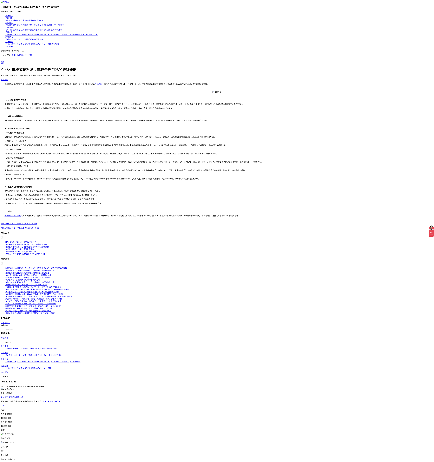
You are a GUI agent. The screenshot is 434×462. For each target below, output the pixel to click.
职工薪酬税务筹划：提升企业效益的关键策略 (19, 224)
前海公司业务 (34, 30)
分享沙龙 (17, 39)
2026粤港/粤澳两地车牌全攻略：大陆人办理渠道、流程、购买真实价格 (33, 299)
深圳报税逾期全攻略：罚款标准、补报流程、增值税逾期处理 (29, 270)
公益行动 (32, 39)
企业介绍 (9, 44)
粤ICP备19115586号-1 (51, 401)
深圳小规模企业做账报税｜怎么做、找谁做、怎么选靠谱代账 (29, 282)
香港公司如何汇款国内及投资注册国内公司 (22, 280)
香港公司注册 (11, 35)
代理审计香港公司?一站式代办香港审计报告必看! (25, 254)
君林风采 (24, 44)
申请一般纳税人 (35, 25)
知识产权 (9, 20)
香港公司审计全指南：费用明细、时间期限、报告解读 (27, 273)
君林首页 (9, 16)
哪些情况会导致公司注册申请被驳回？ (20, 242)
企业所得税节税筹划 (13, 216)
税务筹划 (17, 25)
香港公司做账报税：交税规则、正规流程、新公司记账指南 (28, 278)
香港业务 (32, 20)
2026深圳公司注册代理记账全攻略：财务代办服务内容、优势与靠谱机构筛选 (36, 268)
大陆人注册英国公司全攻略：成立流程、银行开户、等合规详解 (30, 304)
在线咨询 (4, 372)
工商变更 (24, 30)
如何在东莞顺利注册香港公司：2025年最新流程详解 (26, 244)
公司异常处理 (56, 30)
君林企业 (9, 42)
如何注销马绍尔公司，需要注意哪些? (20, 249)
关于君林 (4, 366)
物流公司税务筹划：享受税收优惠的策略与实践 (20, 228)
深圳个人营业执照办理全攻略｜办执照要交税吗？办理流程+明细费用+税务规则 (37, 289)
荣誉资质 (32, 44)
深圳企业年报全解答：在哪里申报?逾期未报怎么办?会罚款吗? (30, 313)
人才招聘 (48, 44)
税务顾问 (24, 25)
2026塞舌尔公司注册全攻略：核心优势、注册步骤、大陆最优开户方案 (33, 301)
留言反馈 (12, 397)
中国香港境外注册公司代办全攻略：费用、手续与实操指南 (28, 308)
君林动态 (9, 39)
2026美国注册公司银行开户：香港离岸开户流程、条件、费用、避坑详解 (34, 306)
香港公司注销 (45, 35)
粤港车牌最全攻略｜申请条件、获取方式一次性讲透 (26, 285)
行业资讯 (24, 39)
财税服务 (17, 20)
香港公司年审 (22, 35)
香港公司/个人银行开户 (60, 35)
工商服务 (24, 20)
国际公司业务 (45, 30)
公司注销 (17, 30)
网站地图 (20, 397)
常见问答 (39, 39)
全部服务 (9, 18)
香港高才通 (93, 35)
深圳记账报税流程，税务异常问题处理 (20, 252)
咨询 (3, 406)
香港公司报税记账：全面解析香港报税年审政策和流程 (27, 247)
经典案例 (9, 46)
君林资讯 (9, 37)
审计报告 (53, 25)
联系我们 (55, 44)
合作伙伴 (40, 44)
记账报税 (9, 25)
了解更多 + (5, 323)
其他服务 (39, 20)
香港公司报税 (75, 35)
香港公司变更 (33, 35)
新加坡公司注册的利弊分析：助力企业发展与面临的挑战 (28, 311)
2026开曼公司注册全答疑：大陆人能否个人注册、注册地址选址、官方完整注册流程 (38, 296)
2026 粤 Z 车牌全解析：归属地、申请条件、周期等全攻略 (28, 275)
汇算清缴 (60, 25)
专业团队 (17, 44)
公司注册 (9, 30)
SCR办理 (84, 35)
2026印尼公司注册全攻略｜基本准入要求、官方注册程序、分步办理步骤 (34, 294)
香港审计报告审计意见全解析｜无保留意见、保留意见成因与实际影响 (33, 287)
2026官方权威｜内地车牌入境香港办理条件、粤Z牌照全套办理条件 (32, 292)
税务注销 (45, 25)
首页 (13, 55)
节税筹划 (4, 80)
